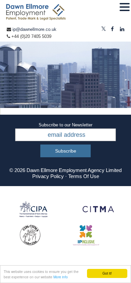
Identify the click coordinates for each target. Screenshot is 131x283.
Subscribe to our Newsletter (65, 124)
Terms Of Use (83, 176)
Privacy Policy (48, 176)
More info (60, 276)
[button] (125, 7)
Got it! (107, 273)
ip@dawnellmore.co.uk (34, 29)
